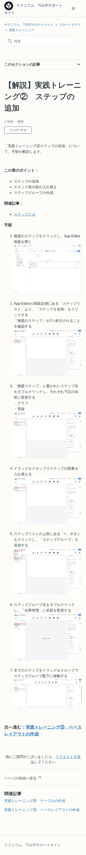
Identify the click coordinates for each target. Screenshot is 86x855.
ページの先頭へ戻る (21, 778)
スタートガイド (70, 24)
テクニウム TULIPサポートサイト (29, 24)
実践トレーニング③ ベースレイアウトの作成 (42, 810)
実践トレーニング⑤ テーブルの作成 (34, 801)
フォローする (18, 130)
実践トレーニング (21, 30)
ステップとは (24, 214)
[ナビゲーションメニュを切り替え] (73, 8)
